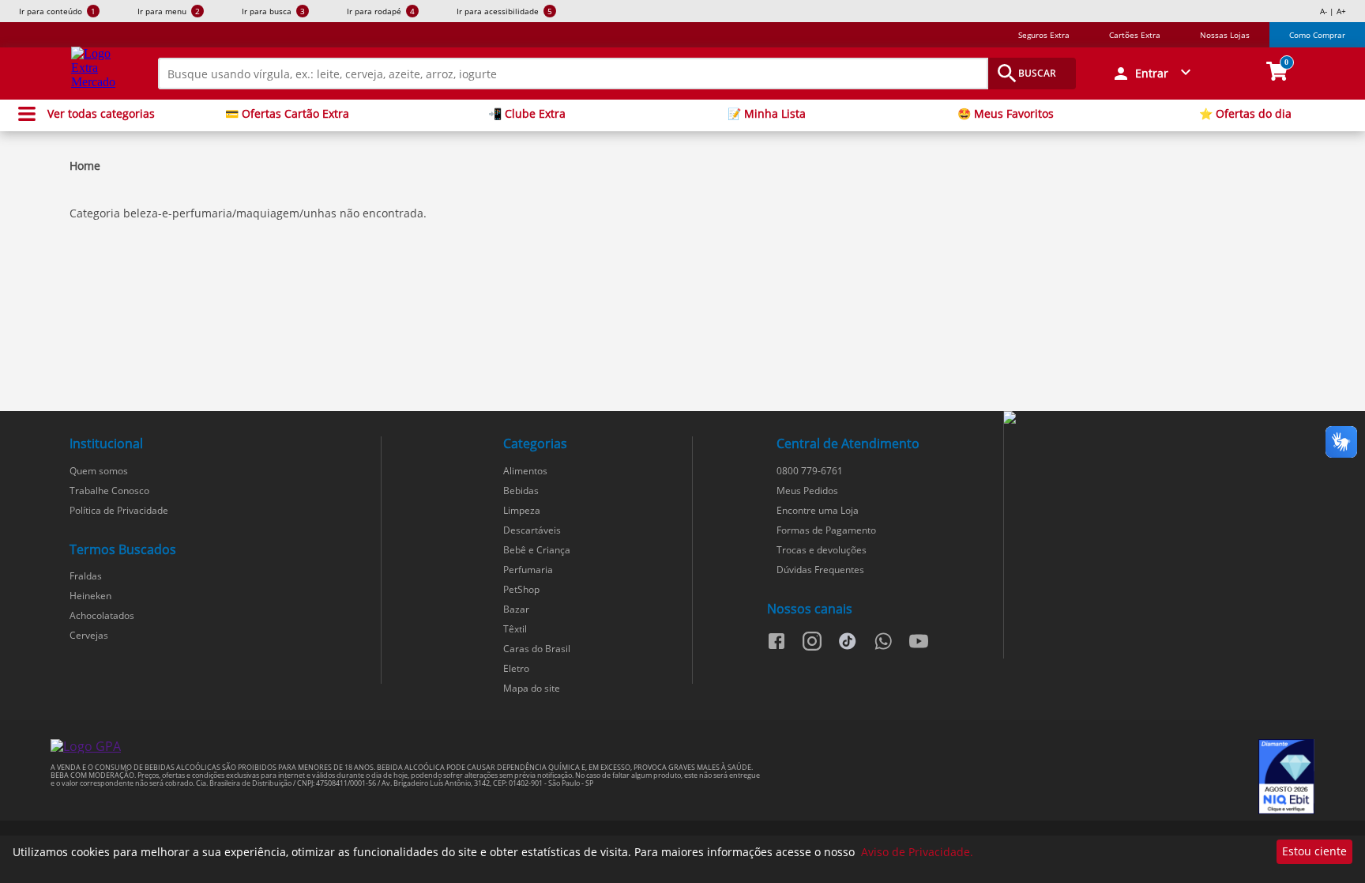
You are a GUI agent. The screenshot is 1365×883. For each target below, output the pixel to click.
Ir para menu (168, 11)
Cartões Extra (1134, 34)
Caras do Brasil (536, 648)
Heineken (90, 595)
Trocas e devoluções (822, 550)
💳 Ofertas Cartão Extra (287, 114)
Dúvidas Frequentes (820, 569)
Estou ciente (1314, 850)
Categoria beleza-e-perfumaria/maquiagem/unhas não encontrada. (248, 213)
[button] (1154, 73)
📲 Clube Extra (527, 114)
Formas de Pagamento (826, 530)
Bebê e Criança (536, 550)
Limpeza (521, 510)
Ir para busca (273, 11)
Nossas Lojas (1225, 34)
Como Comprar (1317, 34)
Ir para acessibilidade (504, 11)
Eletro (516, 668)
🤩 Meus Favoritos (1005, 114)
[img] (1158, 418)
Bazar (516, 609)
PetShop (521, 589)
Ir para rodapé (381, 11)
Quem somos (99, 470)
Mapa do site (531, 688)
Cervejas (89, 635)
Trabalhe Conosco (109, 490)
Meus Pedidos (807, 490)
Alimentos (525, 470)
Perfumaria (528, 569)
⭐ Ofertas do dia (1245, 114)
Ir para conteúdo (57, 11)
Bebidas (521, 490)
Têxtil (515, 629)
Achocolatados (102, 615)
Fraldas (86, 576)
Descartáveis (532, 530)
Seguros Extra (1044, 34)
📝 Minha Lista (767, 114)
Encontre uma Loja (818, 510)
